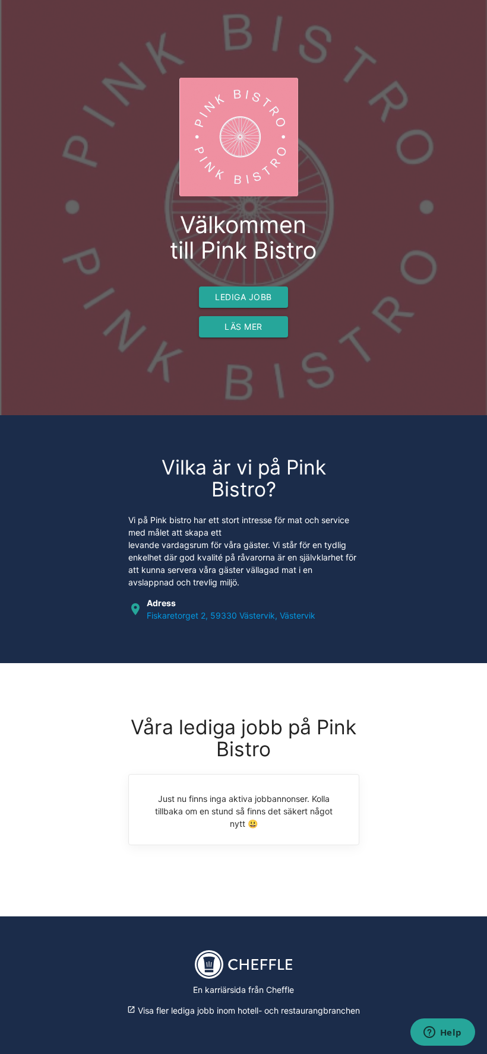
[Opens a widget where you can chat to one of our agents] (442, 1033)
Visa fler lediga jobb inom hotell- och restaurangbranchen (243, 1010)
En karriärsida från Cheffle (243, 990)
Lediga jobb (243, 297)
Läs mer (243, 326)
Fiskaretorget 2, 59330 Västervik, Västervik (231, 615)
